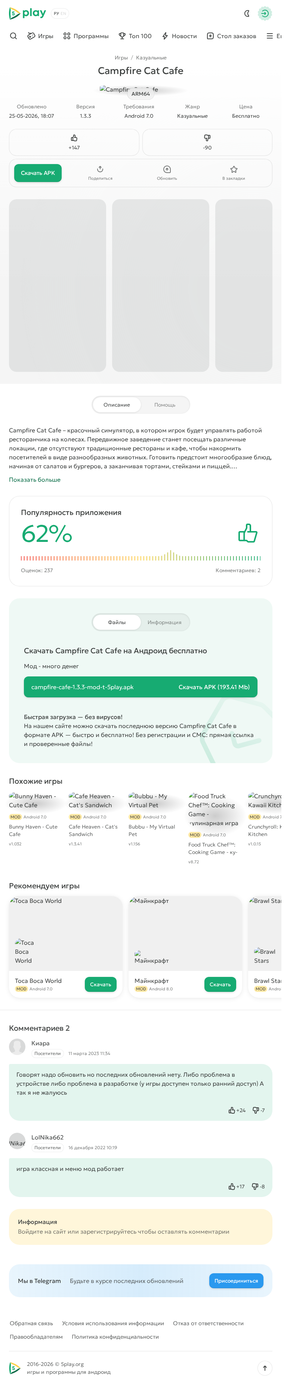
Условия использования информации (113, 1323)
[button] (264, 1368)
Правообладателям (36, 1336)
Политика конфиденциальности (115, 1336)
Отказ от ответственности (208, 1323)
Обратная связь (31, 1323)
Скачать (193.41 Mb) (214, 687)
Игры (121, 57)
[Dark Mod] (247, 13)
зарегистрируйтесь (108, 1231)
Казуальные (151, 57)
